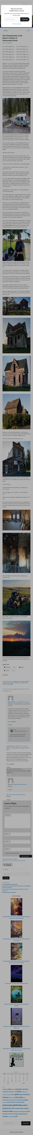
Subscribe (25, 19)
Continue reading (16, 24)
